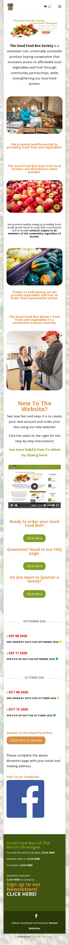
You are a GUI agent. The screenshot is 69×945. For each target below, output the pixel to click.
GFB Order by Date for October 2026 (31, 698)
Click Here (34, 538)
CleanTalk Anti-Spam (41, 936)
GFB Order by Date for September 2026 (33, 641)
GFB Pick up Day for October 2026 (29, 715)
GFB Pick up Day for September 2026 (31, 659)
